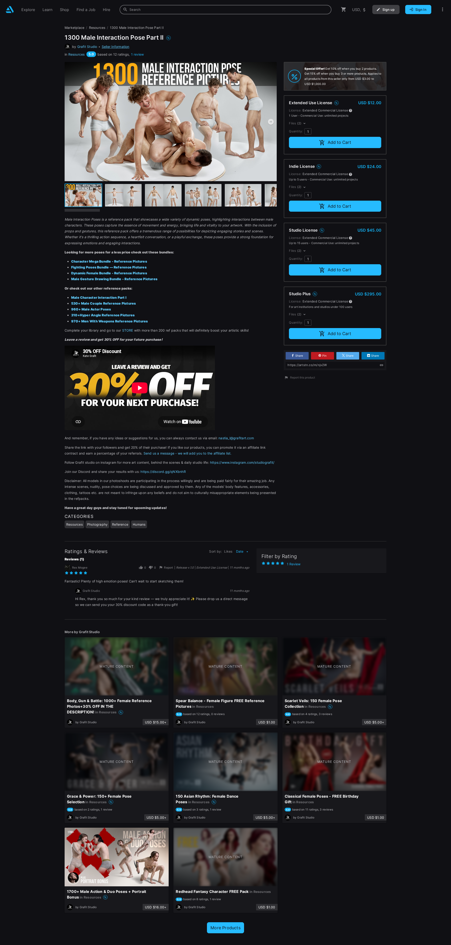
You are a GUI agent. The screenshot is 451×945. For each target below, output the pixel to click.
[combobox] (225, 9)
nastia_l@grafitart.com (236, 438)
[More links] (442, 9)
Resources (76, 54)
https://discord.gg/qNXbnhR (163, 472)
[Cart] (343, 9)
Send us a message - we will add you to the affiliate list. (188, 453)
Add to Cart (339, 142)
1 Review (293, 564)
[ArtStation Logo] (10, 9)
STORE (127, 330)
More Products (225, 927)
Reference (120, 524)
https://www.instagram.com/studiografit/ (242, 462)
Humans (139, 524)
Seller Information (115, 47)
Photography (97, 524)
